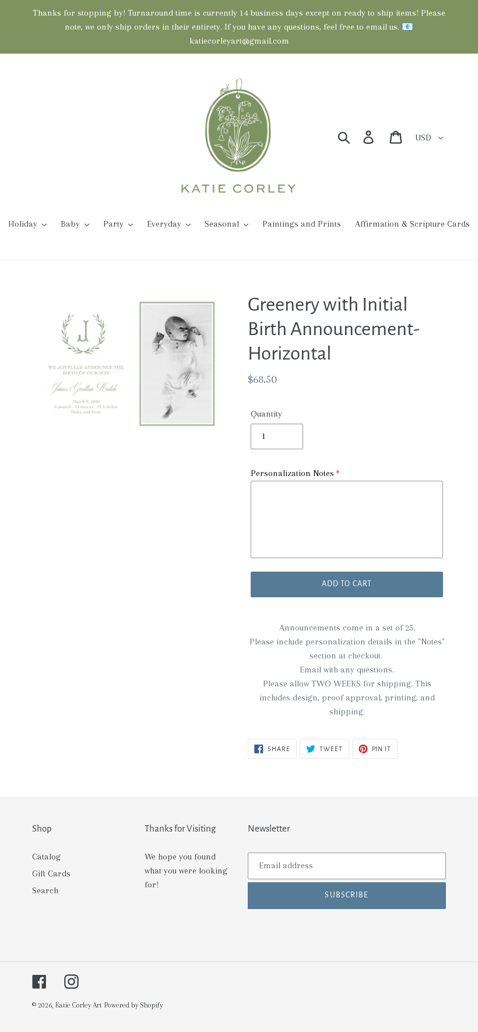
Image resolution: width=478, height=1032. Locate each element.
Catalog (46, 856)
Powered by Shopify (133, 1005)
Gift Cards (51, 873)
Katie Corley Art (78, 1005)
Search (45, 890)
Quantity (266, 413)
